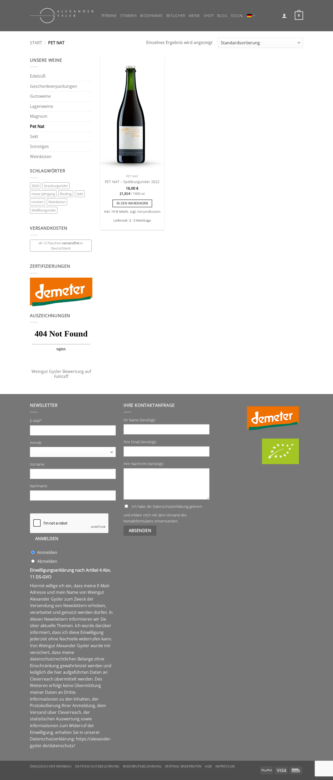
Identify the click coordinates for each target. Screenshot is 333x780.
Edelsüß (38, 76)
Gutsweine (40, 96)
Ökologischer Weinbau (51, 766)
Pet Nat (37, 126)
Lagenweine (41, 106)
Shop (209, 15)
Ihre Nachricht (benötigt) (143, 463)
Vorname (37, 464)
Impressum (225, 766)
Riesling (66, 193)
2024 (35, 185)
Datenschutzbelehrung (97, 766)
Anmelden (47, 538)
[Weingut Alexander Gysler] (61, 15)
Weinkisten (41, 156)
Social (237, 15)
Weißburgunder (43, 210)
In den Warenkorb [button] (132, 203)
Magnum (38, 116)
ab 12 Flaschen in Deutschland (61, 246)
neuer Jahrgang (43, 193)
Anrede (36, 442)
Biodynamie (151, 15)
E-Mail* (36, 420)
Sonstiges (39, 146)
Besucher (175, 15)
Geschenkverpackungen (53, 86)
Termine (109, 15)
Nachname (38, 485)
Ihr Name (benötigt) (139, 419)
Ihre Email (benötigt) (140, 441)
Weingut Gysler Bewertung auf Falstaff (61, 374)
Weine (194, 15)
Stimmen (128, 15)
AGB (208, 766)
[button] (284, 15)
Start (36, 43)
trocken (37, 201)
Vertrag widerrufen (183, 766)
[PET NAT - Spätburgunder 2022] (132, 114)
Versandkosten (149, 211)
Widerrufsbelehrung (142, 766)
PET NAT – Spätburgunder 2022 (132, 181)
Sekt (34, 136)
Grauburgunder (56, 185)
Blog (222, 15)
